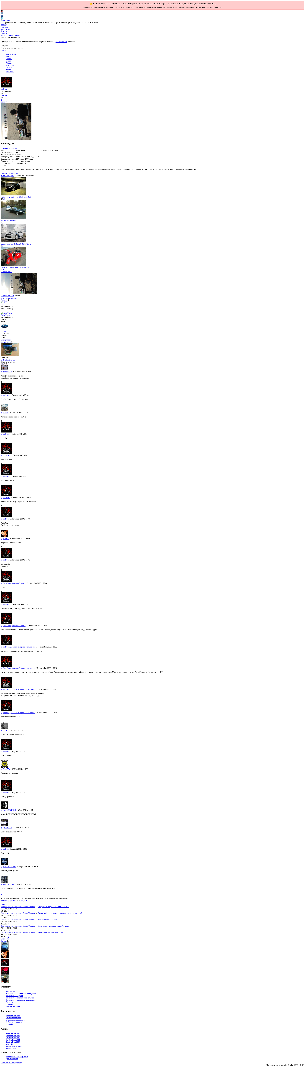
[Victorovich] (5, 966)
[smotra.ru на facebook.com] (2, 16)
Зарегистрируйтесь (8, 900)
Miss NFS (9, 1044)
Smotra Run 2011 (13, 1040)
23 (9, 930)
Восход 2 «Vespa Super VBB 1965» (15, 267)
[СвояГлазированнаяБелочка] (6, 581)
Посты (3, 904)
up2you (4, 89)
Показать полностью (9, 173)
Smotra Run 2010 (13, 1042)
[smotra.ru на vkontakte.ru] (2, 14)
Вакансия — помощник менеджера (21, 994)
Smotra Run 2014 (13, 1033)
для (22, 647)
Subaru (3, 331)
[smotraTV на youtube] (2, 11)
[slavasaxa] (6, 495)
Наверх (4, 33)
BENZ (13, 810)
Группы (4, 300)
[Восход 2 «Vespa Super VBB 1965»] (13, 265)
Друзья (4, 941)
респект (4, 102)
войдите (23, 900)
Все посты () (7, 939)
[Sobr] (4, 767)
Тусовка (9, 67)
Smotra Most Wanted (14, 1046)
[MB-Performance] (4, 864)
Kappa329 (7, 810)
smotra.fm (9, 1024)
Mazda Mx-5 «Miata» (9, 220)
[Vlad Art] (4, 882)
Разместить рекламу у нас (17, 1057)
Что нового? (11, 991)
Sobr (4, 769)
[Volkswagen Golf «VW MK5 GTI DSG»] (13, 195)
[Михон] (4, 411)
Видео (8, 61)
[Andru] (4, 370)
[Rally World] (6, 313)
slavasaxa (6, 498)
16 (3, 270)
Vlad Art (6, 884)
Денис (5, 828)
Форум (8, 69)
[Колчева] (6, 453)
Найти (3, 50)
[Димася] (5, 949)
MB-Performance (9, 867)
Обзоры (9, 59)
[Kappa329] (4, 808)
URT (3, 304)
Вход (3, 35)
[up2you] (6, 87)
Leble (5, 730)
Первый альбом (7, 296)
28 (9, 924)
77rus (9, 769)
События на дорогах (14, 1022)
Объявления (6, 342)
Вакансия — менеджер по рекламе (20, 1000)
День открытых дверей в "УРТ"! (51, 932)
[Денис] (4, 826)
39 (9, 911)
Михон (5, 413)
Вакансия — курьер (14, 996)
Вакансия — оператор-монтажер (20, 998)
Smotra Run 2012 (13, 1038)
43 (9, 917)
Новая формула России (47, 920)
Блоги (8, 57)
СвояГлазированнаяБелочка (14, 583)
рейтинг (4, 95)
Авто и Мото (11, 54)
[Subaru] (4, 329)
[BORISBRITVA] (5, 974)
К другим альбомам (9, 298)
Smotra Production (13, 1018)
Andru (5, 372)
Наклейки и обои (13, 1006)
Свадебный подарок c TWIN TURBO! (53, 907)
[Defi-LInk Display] (10, 356)
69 (4, 199)
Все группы (6, 340)
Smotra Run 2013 (13, 1036)
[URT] (4, 302)
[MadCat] (4, 536)
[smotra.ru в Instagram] (5, 20)
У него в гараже (7, 176)
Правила (9, 1002)
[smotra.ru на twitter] (2, 18)
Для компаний (12, 1059)
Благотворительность (15, 1020)
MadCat (6, 539)
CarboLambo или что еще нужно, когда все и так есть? (60, 913)
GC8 (10, 372)
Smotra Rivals (11, 1048)
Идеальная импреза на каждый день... (53, 926)
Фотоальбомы (6, 272)
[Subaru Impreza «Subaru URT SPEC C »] (13, 242)
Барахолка (10, 72)
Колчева (6, 455)
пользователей (61, 42)
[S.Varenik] (5, 982)
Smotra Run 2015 (13, 1016)
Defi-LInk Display (8, 360)
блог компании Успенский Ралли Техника (18, 907)
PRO (12, 884)
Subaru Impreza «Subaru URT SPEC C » (16, 244)
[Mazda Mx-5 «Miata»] (13, 218)
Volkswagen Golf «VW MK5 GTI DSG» (16, 197)
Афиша (9, 63)
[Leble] (4, 728)
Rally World (5, 315)
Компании (10, 65)
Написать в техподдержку (11, 1063)
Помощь (9, 1004)
